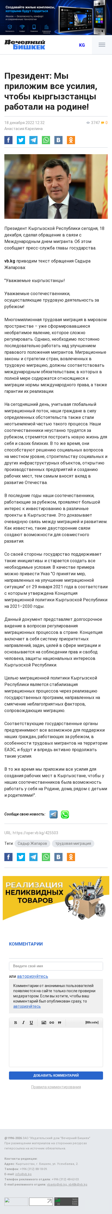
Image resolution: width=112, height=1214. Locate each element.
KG (82, 45)
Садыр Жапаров (32, 843)
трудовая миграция (73, 843)
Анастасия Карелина (23, 129)
